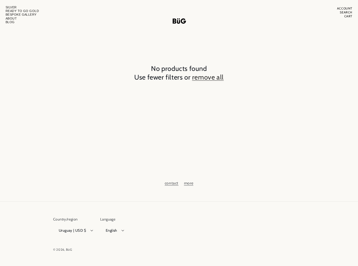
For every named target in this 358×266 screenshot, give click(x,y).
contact (171, 183)
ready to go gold (22, 11)
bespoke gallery (21, 14)
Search (346, 12)
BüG (69, 249)
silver (11, 7)
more (188, 183)
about (11, 18)
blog (10, 22)
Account (344, 8)
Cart (348, 16)
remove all (208, 77)
